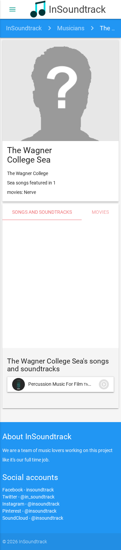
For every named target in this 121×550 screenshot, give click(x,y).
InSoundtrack (70, 9)
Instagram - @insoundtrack (30, 504)
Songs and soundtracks (42, 212)
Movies (100, 212)
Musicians (70, 28)
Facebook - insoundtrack (28, 489)
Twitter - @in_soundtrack (28, 497)
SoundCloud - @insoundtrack (32, 518)
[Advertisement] (60, 284)
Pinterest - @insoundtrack (29, 511)
